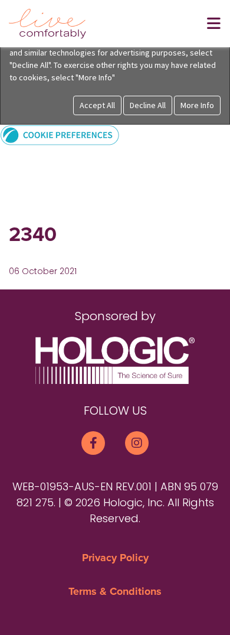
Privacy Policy (115, 557)
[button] (60, 134)
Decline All (148, 105)
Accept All (97, 105)
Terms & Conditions (115, 591)
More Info (197, 105)
